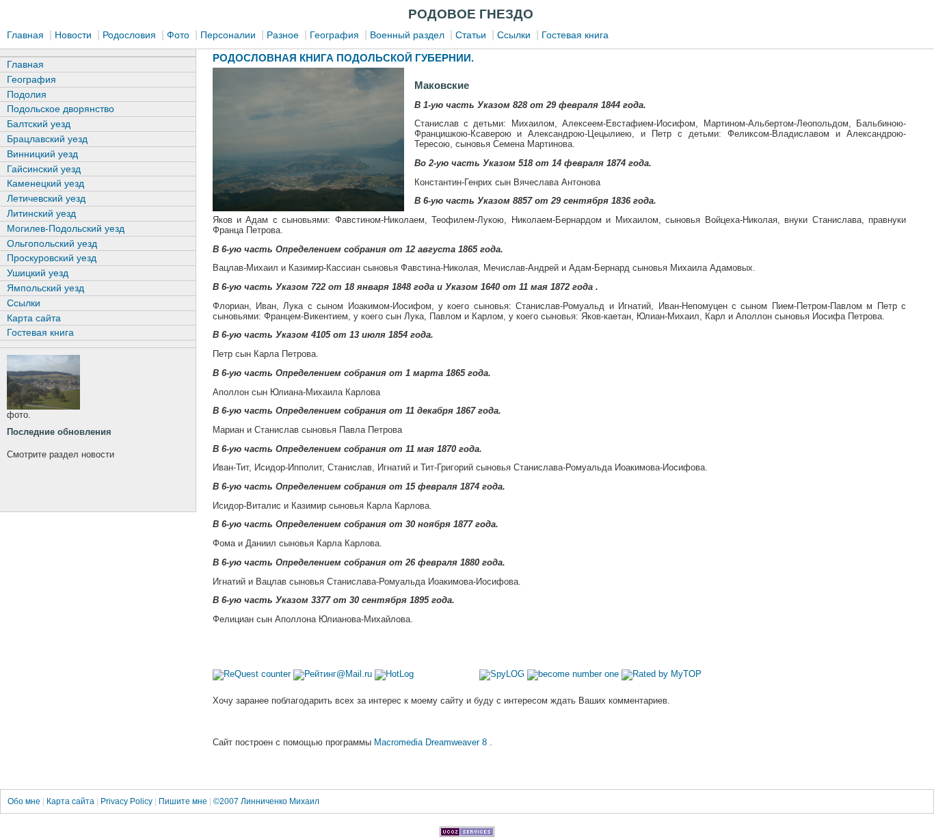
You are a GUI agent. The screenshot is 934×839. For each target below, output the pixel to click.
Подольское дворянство (60, 108)
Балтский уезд (38, 123)
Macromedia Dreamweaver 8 (432, 742)
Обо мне (25, 801)
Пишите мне (183, 801)
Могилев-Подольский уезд (65, 228)
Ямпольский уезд (45, 287)
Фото (178, 34)
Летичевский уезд (46, 198)
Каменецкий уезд (45, 183)
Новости (73, 34)
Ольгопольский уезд (52, 243)
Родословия (129, 34)
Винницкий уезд (42, 153)
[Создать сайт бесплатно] (467, 833)
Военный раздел (407, 34)
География (334, 34)
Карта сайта (34, 317)
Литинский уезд (41, 213)
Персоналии (228, 34)
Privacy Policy (126, 801)
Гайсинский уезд (44, 168)
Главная (25, 34)
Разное (283, 34)
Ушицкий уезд (37, 272)
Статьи (470, 34)
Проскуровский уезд (51, 257)
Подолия (26, 94)
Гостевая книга (575, 34)
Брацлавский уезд (47, 138)
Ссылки (514, 34)
